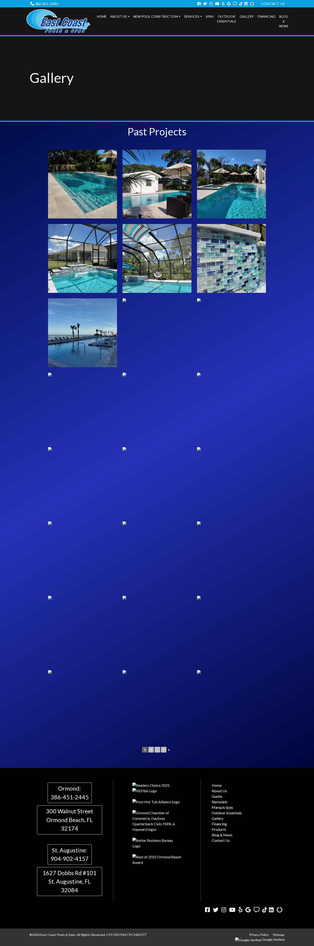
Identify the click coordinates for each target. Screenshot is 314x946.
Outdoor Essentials (226, 18)
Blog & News (283, 21)
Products (219, 829)
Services (191, 16)
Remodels (219, 802)
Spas (210, 16)
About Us (118, 16)
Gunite (217, 796)
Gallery (247, 16)
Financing (266, 16)
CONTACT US (273, 3)
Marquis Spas (222, 807)
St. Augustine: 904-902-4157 (70, 854)
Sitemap (279, 935)
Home (102, 16)
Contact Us (221, 840)
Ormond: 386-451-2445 (70, 792)
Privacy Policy (259, 935)
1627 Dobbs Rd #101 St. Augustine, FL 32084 (70, 881)
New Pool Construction (155, 16)
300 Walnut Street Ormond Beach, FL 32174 (69, 820)
